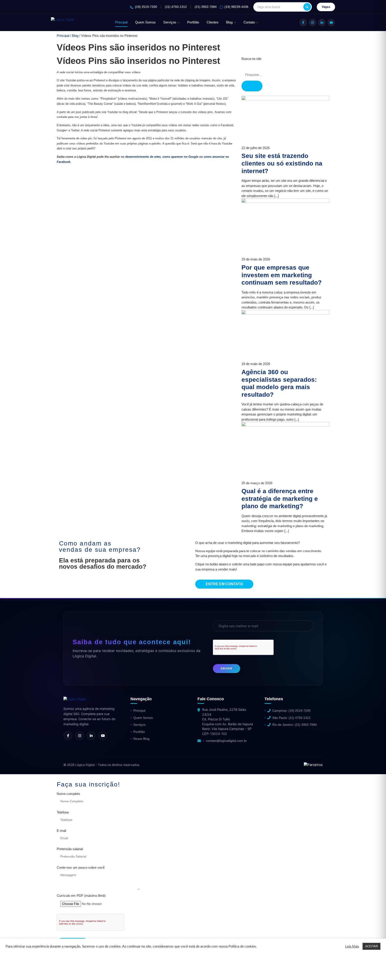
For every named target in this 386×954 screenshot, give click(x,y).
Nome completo (68, 794)
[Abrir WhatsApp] (11, 943)
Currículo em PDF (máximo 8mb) (81, 895)
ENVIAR (226, 668)
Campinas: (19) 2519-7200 (291, 710)
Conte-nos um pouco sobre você (81, 867)
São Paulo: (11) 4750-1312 (291, 717)
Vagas (326, 6)
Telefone (63, 812)
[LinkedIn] (322, 22)
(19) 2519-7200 (146, 6)
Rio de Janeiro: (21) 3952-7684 (294, 724)
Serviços (169, 22)
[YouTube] (331, 22)
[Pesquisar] (307, 7)
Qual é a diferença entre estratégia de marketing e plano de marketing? (279, 498)
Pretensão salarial (70, 849)
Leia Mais (352, 946)
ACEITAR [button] (371, 946)
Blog (229, 22)
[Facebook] (303, 22)
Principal (121, 22)
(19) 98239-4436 (236, 6)
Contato (249, 22)
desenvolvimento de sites (143, 156)
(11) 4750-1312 (176, 6)
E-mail (61, 830)
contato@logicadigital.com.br (226, 740)
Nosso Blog (141, 738)
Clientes (212, 22)
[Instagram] (312, 22)
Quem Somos (145, 22)
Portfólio (193, 22)
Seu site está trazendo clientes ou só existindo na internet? (281, 163)
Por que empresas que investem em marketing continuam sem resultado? (281, 275)
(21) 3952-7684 (206, 6)
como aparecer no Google (180, 156)
